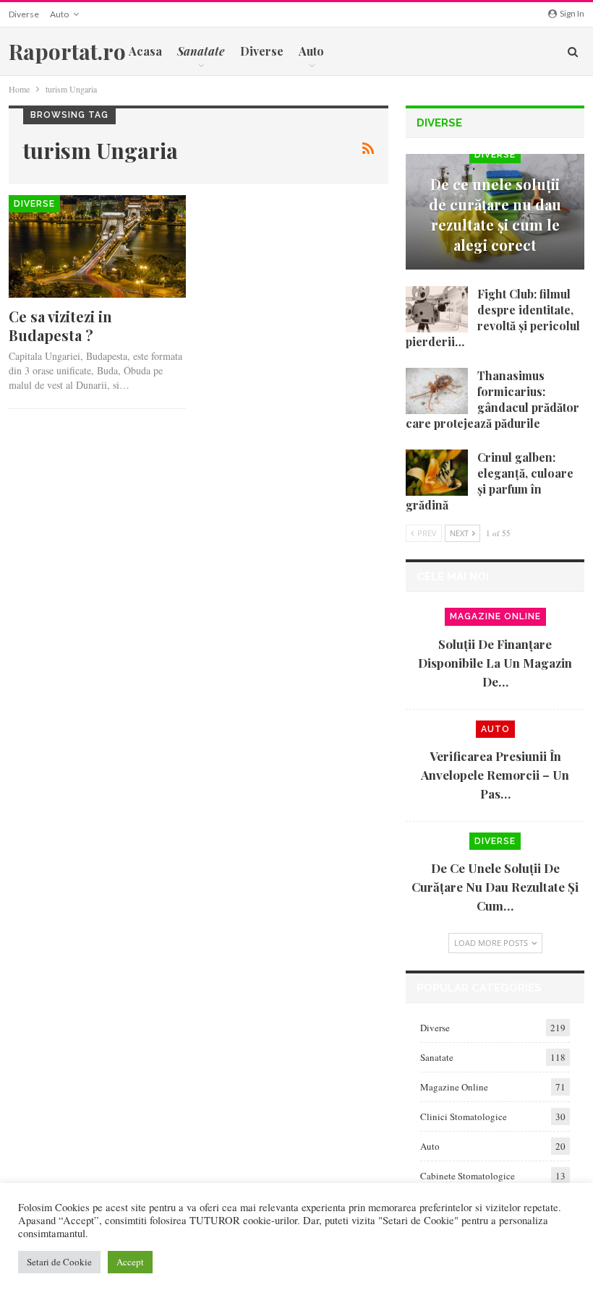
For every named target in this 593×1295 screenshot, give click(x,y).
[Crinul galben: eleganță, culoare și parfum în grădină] (437, 472)
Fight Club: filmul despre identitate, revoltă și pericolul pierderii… (493, 317)
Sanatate (436, 1057)
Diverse (24, 14)
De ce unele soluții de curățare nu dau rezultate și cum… (495, 886)
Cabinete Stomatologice (467, 1175)
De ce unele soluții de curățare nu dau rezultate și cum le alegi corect (495, 214)
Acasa (145, 51)
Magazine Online (495, 616)
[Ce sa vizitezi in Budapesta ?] (97, 246)
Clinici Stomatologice (463, 1116)
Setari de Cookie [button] (59, 1261)
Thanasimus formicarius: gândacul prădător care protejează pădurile (492, 399)
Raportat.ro (67, 51)
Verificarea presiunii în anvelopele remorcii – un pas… (495, 774)
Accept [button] (130, 1261)
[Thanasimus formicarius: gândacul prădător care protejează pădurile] (437, 391)
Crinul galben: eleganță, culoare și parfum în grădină (489, 480)
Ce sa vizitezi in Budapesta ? (60, 325)
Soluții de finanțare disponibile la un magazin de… (495, 662)
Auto (59, 14)
